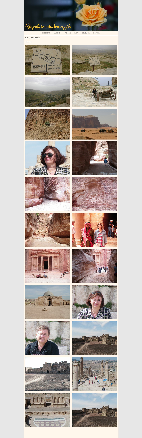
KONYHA (96, 33)
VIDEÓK (68, 33)
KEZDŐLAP (46, 33)
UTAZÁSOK (86, 33)
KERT (76, 33)
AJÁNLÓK (57, 33)
